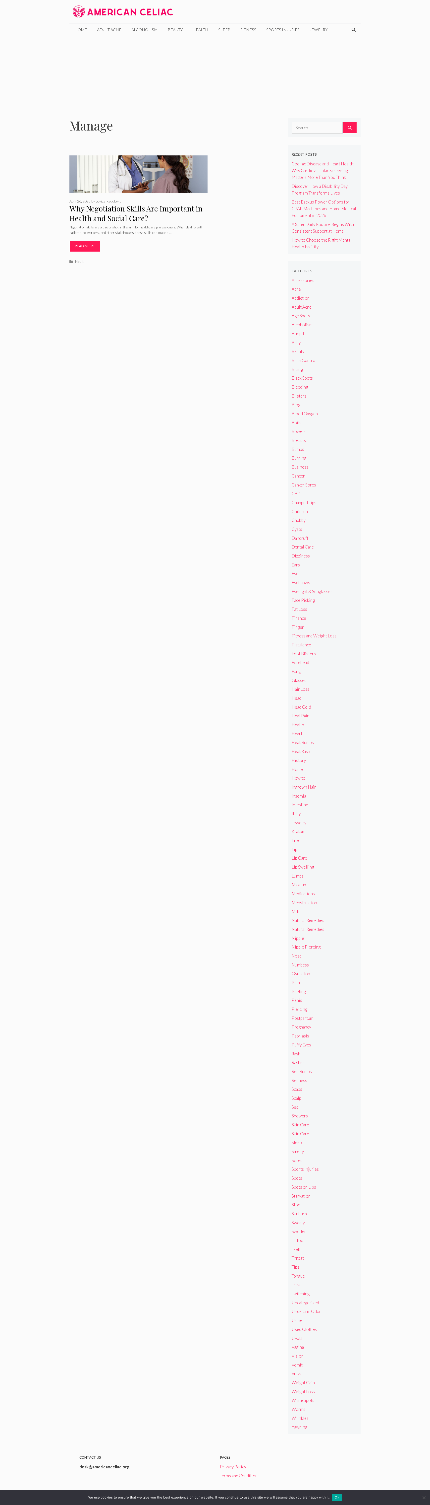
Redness (299, 1080)
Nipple (298, 938)
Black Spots (302, 378)
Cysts (297, 529)
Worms (298, 1409)
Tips (295, 1267)
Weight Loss (303, 1391)
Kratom (298, 831)
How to (298, 778)
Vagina (298, 1347)
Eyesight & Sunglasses (312, 591)
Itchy (296, 813)
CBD (296, 493)
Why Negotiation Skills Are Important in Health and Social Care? (136, 213)
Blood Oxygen (305, 413)
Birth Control (304, 360)
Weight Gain (303, 1382)
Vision (298, 1356)
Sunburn (299, 1213)
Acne (296, 289)
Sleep (224, 29)
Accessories (303, 280)
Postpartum (302, 1018)
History (299, 760)
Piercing (299, 1009)
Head (296, 698)
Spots (297, 1178)
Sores (297, 1160)
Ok (337, 1497)
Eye (295, 573)
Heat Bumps (303, 742)
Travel (297, 1284)
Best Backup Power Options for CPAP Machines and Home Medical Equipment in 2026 (324, 208)
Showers (300, 1115)
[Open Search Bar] (354, 29)
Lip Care (299, 858)
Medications (303, 893)
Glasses (299, 680)
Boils (296, 422)
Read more (85, 246)
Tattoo (297, 1240)
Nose (297, 955)
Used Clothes (304, 1329)
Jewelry (318, 29)
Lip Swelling (303, 867)
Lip (294, 849)
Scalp (296, 1098)
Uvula (297, 1338)
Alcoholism (144, 29)
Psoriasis (300, 1035)
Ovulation (301, 973)
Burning (299, 458)
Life (295, 840)
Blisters (299, 396)
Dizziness (301, 555)
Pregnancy (301, 1026)
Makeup (299, 884)
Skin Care (300, 1124)
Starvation (301, 1196)
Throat (298, 1258)
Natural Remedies (308, 920)
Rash (296, 1053)
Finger (298, 627)
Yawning (299, 1427)
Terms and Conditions (240, 1475)
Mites (297, 911)
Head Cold (301, 707)
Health (200, 29)
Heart (297, 733)
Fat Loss (299, 609)
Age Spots (301, 315)
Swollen (299, 1231)
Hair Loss (300, 689)
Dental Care (303, 546)
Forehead (300, 662)
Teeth (297, 1249)
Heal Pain (300, 715)
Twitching (301, 1293)
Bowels (299, 431)
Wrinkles (300, 1418)
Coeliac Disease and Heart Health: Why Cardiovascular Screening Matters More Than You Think (323, 170)
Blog (296, 404)
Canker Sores (304, 484)
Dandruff (300, 538)
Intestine (300, 804)
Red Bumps (302, 1071)
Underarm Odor (306, 1311)
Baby (296, 342)
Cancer (298, 476)
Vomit (297, 1365)
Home (80, 29)
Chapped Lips (304, 502)
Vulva (297, 1373)
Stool (297, 1204)
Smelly (298, 1151)
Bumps (298, 449)
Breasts (299, 440)
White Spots (303, 1400)
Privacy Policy (233, 1466)
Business (300, 467)
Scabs (297, 1089)
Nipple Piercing (306, 947)
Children (300, 511)
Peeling (299, 991)
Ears (296, 564)
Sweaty (298, 1222)
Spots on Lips (304, 1187)
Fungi (297, 671)
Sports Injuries (283, 29)
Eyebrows (301, 582)
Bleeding (300, 387)
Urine (297, 1320)
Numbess (300, 964)
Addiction (301, 298)
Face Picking (303, 600)
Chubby (299, 520)
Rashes (298, 1062)
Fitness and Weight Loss (314, 635)
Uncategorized (305, 1302)
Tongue (298, 1276)
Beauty (175, 29)
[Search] (350, 128)
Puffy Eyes (301, 1044)
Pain (296, 982)
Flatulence (301, 644)
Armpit (298, 333)
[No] (423, 1497)
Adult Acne (109, 29)
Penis (297, 1000)
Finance (299, 618)
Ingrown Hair (304, 787)
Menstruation (304, 902)
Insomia (299, 796)
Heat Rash (301, 751)
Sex (295, 1107)
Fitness (248, 29)
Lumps (298, 876)
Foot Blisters (304, 653)
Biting (297, 369)
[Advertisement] (215, 73)
